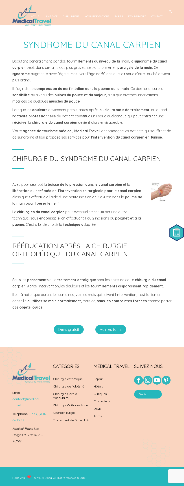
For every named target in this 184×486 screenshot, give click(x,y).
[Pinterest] (166, 380)
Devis (97, 409)
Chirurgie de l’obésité (68, 386)
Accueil (36, 16)
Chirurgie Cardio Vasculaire (65, 396)
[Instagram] (147, 383)
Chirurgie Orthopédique (70, 405)
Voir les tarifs (111, 329)
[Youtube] (157, 383)
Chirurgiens (71, 16)
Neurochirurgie (64, 413)
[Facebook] (138, 383)
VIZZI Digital (45, 477)
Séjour (98, 379)
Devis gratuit (137, 16)
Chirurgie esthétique (68, 379)
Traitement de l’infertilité (70, 420)
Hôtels (98, 386)
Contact (157, 16)
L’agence (51, 16)
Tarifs (119, 16)
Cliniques (100, 394)
